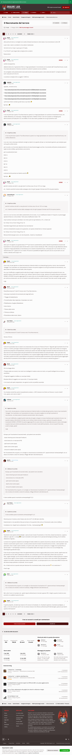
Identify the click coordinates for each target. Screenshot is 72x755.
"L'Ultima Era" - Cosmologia (14, 669)
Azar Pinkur (10, 320)
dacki (8, 574)
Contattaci (18, 743)
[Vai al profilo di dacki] (5, 574)
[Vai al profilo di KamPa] (5, 461)
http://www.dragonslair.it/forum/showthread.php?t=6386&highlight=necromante (25, 89)
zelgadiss (9, 82)
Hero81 (9, 684)
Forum (5, 717)
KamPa (8, 460)
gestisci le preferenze (34, 753)
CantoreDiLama (10, 194)
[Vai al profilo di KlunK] (5, 287)
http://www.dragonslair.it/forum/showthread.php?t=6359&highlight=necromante (25, 93)
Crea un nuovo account (19, 623)
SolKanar (9, 399)
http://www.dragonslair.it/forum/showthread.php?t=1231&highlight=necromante (25, 99)
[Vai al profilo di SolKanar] (5, 400)
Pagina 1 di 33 (30, 34)
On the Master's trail (13, 696)
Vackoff (9, 671)
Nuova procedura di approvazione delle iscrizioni (14, 2)
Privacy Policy (11, 743)
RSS (28, 743)
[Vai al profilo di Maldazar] (38, 640)
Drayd (7, 27)
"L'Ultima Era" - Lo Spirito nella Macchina (18, 676)
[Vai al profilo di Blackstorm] (38, 645)
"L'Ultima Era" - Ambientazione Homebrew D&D (23, 671)
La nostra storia (19, 713)
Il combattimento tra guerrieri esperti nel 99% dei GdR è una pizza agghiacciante (28, 683)
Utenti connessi (19, 723)
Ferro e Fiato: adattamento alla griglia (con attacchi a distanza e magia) (26, 689)
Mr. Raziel (59, 640)
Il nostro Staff (19, 721)
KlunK (8, 286)
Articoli (5, 715)
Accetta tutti (65, 750)
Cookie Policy (22, 753)
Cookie (23, 743)
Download (6, 724)
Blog (5, 722)
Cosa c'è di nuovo (20, 715)
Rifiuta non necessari (53, 750)
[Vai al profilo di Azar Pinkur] (5, 321)
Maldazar (43, 640)
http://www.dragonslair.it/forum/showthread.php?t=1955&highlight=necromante (25, 96)
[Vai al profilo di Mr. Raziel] (55, 640)
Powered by (63, 743)
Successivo (19, 34)
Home (5, 713)
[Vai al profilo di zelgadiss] (5, 83)
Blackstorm (43, 644)
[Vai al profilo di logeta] (5, 262)
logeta (8, 261)
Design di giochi (16, 684)
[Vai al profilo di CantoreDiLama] (5, 195)
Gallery (5, 726)
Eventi (17, 726)
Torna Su (67, 703)
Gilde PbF (6, 720)
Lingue (4, 743)
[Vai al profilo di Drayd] (4, 27)
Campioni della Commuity (19, 718)
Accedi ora (52, 623)
